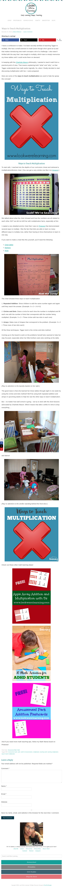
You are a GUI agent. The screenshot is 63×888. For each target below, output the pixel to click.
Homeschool (31, 862)
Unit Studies (31, 872)
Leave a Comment (27, 31)
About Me (16, 848)
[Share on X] (1, 446)
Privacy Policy (37, 848)
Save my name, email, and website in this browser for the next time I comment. (30, 813)
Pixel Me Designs (48, 885)
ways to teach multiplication (8, 753)
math (19, 752)
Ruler (7, 250)
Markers (8, 248)
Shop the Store (31, 877)
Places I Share (46, 848)
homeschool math (12, 752)
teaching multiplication (53, 752)
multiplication (36, 752)
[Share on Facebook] (1, 443)
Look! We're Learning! (31, 9)
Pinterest (42, 226)
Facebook (24, 851)
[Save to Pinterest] (1, 449)
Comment (5, 768)
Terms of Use (29, 848)
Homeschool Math (12, 750)
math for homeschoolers (26, 752)
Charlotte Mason (22, 62)
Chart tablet (9, 245)
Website (4, 802)
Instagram (38, 851)
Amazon (55, 170)
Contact (22, 848)
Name (4, 786)
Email (3, 794)
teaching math (43, 752)
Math (18, 750)
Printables (31, 867)
